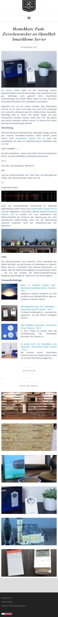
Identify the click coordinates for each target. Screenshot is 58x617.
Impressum (6, 598)
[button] (29, 18)
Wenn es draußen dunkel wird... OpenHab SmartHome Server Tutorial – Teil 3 (39, 288)
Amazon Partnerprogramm (13, 605)
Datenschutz (7, 602)
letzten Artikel (13, 90)
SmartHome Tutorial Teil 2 (30, 138)
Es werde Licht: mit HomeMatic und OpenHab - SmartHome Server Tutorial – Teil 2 (39, 347)
